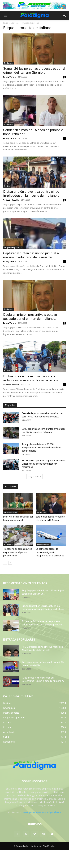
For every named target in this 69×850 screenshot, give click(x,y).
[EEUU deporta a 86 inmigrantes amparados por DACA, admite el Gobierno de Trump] (11, 433)
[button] (5, 15)
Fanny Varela (9, 77)
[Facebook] (17, 834)
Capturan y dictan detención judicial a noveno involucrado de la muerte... (31, 255)
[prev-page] (5, 563)
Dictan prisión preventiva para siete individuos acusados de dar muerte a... (31, 378)
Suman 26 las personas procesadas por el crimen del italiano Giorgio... (34, 70)
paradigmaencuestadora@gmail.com (42, 812)
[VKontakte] (43, 834)
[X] (26, 834)
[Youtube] (52, 834)
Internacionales (10, 512)
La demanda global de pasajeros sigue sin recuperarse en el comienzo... (50, 552)
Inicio (5, 23)
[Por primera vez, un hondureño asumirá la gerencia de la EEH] (11, 666)
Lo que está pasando (13, 248)
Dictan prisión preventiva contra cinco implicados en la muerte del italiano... (31, 194)
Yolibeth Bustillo (11, 200)
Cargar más (33, 476)
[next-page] (10, 563)
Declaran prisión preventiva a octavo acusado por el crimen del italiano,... (30, 317)
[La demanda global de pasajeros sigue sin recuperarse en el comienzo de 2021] (51, 535)
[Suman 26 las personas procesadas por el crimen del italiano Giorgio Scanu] (34, 49)
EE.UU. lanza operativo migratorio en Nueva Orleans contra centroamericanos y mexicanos (43, 463)
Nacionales (8, 63)
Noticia (7, 186)
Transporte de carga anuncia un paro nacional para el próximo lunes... (17, 552)
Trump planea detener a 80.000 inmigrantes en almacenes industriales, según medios (41, 447)
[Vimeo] (34, 834)
